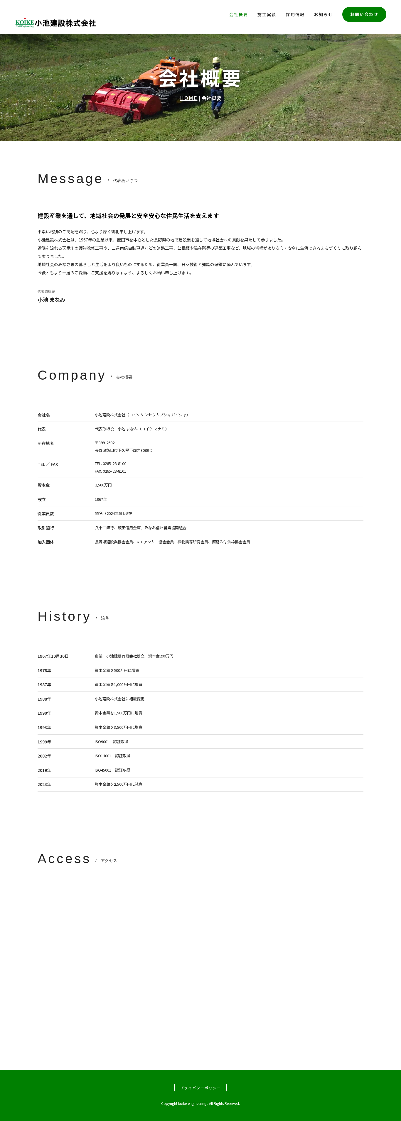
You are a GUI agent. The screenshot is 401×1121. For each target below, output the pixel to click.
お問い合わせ (364, 14)
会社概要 (238, 14)
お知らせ (323, 14)
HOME (189, 98)
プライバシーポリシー (200, 1087)
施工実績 (266, 14)
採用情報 (295, 14)
